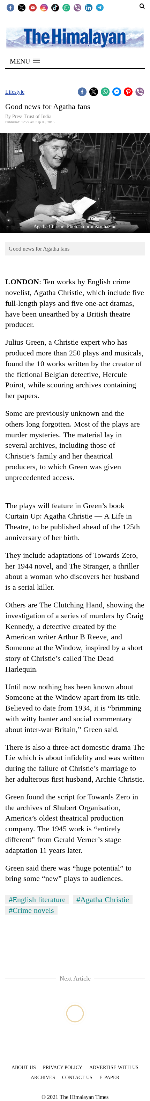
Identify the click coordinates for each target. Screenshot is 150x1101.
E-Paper (109, 1077)
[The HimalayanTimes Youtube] (32, 7)
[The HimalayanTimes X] (21, 7)
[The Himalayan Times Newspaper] (75, 37)
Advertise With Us (113, 1067)
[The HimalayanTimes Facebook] (10, 7)
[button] (24, 61)
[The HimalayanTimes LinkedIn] (88, 7)
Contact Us (77, 1077)
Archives (43, 1077)
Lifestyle (14, 92)
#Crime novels (31, 910)
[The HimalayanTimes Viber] (77, 7)
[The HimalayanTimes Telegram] (99, 7)
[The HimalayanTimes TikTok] (55, 7)
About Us (24, 1067)
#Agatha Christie (102, 899)
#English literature (37, 899)
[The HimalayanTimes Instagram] (43, 7)
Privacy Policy (62, 1067)
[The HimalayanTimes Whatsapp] (66, 7)
